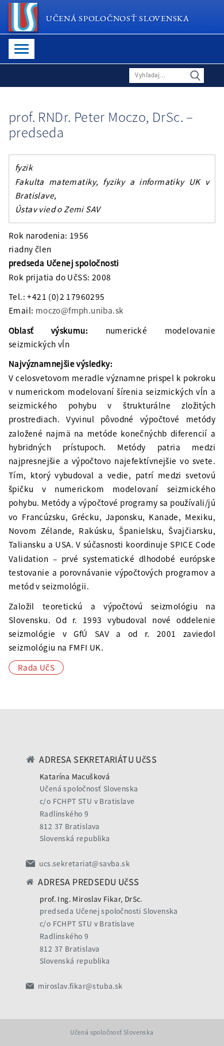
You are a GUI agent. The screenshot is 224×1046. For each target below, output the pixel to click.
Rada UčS (36, 667)
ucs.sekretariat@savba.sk (84, 864)
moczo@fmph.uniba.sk (80, 310)
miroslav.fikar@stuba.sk (80, 986)
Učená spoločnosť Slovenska (118, 18)
